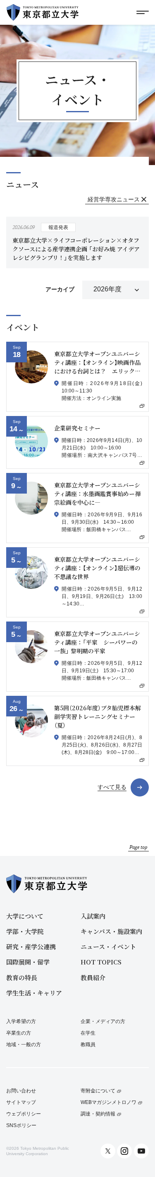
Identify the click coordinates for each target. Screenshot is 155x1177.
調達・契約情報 (98, 1114)
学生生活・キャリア (34, 992)
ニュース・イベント (108, 946)
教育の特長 (21, 977)
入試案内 (93, 916)
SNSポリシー (21, 1125)
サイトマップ (21, 1102)
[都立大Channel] (141, 1151)
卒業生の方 (18, 1032)
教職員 (88, 1044)
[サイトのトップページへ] (42, 12)
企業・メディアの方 (103, 1021)
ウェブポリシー (23, 1114)
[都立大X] (107, 1151)
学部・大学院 (24, 931)
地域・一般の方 (23, 1044)
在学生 (88, 1032)
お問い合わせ (21, 1091)
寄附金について (98, 1091)
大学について (24, 916)
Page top (138, 847)
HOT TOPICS (101, 961)
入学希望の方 (21, 1021)
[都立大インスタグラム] (124, 1151)
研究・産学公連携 (31, 946)
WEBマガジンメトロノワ (108, 1102)
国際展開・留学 (28, 961)
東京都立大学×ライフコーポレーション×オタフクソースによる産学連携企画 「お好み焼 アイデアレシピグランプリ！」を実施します (76, 249)
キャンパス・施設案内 (111, 931)
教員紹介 (93, 977)
